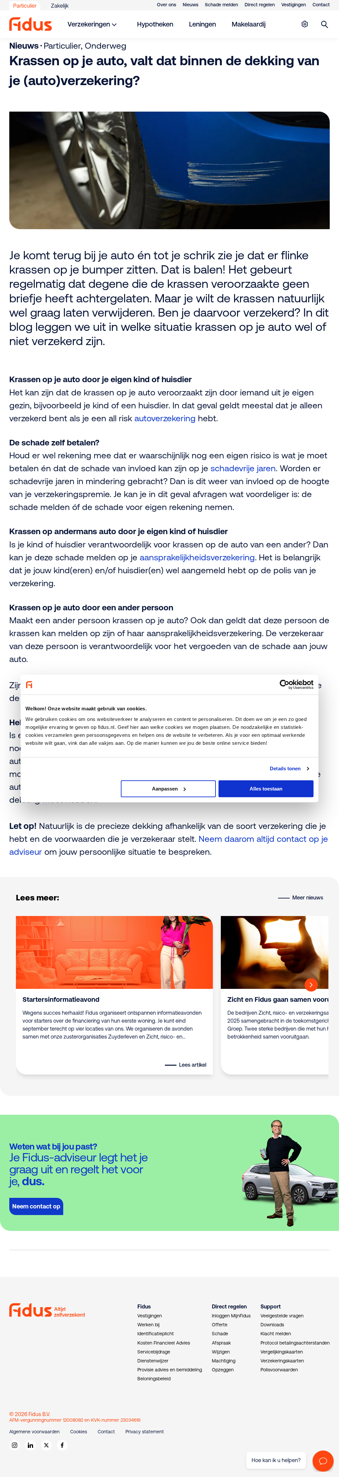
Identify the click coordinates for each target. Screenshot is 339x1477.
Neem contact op (36, 1206)
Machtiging (223, 1360)
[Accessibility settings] (304, 24)
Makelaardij (249, 24)
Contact (321, 4)
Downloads (272, 1324)
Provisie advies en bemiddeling (169, 1369)
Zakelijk (60, 6)
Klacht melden (276, 1333)
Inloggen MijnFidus (231, 1315)
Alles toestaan (266, 788)
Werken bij (148, 1324)
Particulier (24, 6)
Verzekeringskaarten (282, 1360)
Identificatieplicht (155, 1333)
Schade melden (221, 4)
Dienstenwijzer (153, 1360)
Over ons (166, 4)
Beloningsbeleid (153, 1378)
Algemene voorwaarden (34, 1431)
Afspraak (221, 1343)
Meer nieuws (307, 897)
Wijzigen (221, 1351)
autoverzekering (165, 418)
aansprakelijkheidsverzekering (197, 557)
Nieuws (190, 4)
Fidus (144, 1306)
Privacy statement (144, 1431)
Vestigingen (293, 4)
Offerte (219, 1324)
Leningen (202, 24)
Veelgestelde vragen (282, 1315)
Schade (220, 1333)
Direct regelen (260, 4)
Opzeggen (223, 1369)
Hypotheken (155, 24)
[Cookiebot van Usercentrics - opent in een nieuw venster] (285, 684)
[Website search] (325, 24)
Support (271, 1306)
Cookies (78, 1431)
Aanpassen (165, 788)
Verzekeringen (89, 24)
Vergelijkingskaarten (282, 1351)
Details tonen (285, 768)
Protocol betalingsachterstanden (295, 1343)
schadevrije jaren (243, 468)
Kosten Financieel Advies (163, 1343)
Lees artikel (192, 1065)
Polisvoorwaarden (279, 1369)
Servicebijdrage (153, 1351)
